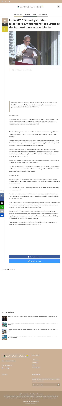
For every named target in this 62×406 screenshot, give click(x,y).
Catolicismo (18, 14)
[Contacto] (9, 1)
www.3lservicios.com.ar (31, 403)
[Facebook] (3, 1)
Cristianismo (43, 14)
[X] (2, 203)
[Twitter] (6, 1)
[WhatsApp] (2, 207)
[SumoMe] (2, 215)
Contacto (39, 394)
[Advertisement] (34, 87)
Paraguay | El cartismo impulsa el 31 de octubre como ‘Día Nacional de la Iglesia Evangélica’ (32, 316)
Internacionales (21, 70)
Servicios (32, 394)
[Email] (2, 211)
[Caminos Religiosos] (31, 7)
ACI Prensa (29, 70)
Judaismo (27, 14)
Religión (13, 70)
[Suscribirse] (58, 385)
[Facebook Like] (2, 195)
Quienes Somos (24, 394)
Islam (34, 14)
